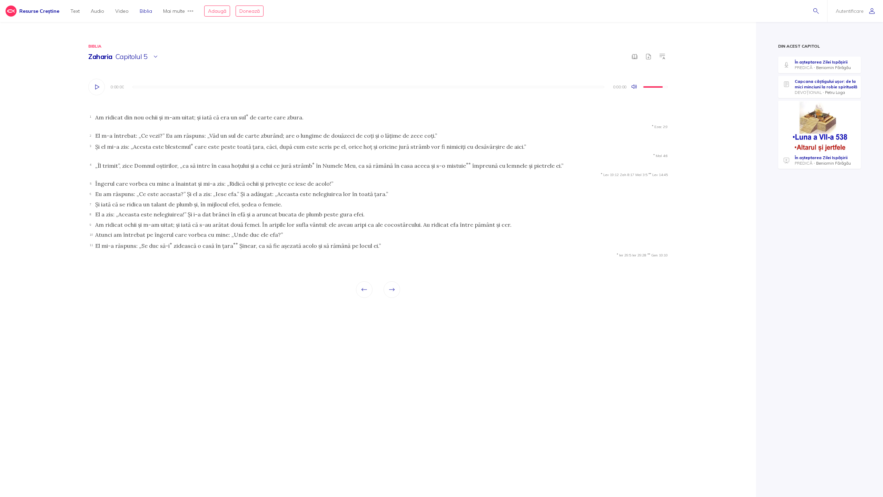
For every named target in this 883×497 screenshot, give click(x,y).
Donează (249, 11)
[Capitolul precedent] (364, 289)
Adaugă (217, 11)
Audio (97, 11)
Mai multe (174, 11)
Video (122, 11)
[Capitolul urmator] (392, 289)
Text (75, 11)
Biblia (146, 11)
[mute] (634, 87)
